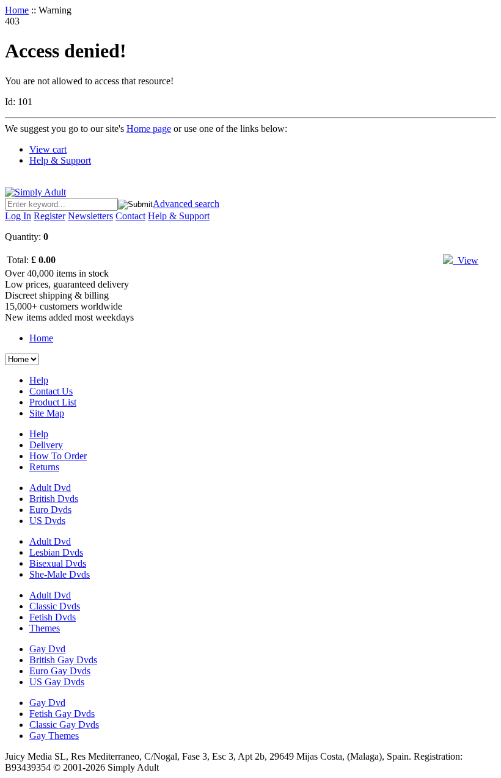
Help (38, 380)
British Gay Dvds (63, 660)
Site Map (46, 413)
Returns (44, 467)
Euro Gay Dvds (59, 671)
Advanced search (186, 203)
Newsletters (90, 216)
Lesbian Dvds (56, 552)
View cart (48, 149)
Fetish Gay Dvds (62, 713)
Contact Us (51, 391)
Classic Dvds (54, 606)
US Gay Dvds (56, 682)
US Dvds (47, 520)
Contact (130, 216)
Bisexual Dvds (57, 563)
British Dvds (53, 498)
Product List (52, 402)
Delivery (46, 445)
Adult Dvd (50, 487)
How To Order (58, 456)
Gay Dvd (47, 649)
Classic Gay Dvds (64, 724)
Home (17, 10)
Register (49, 216)
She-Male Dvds (59, 574)
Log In (18, 216)
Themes (44, 628)
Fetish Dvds (52, 617)
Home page (148, 128)
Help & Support (60, 160)
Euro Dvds (50, 509)
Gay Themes (54, 735)
